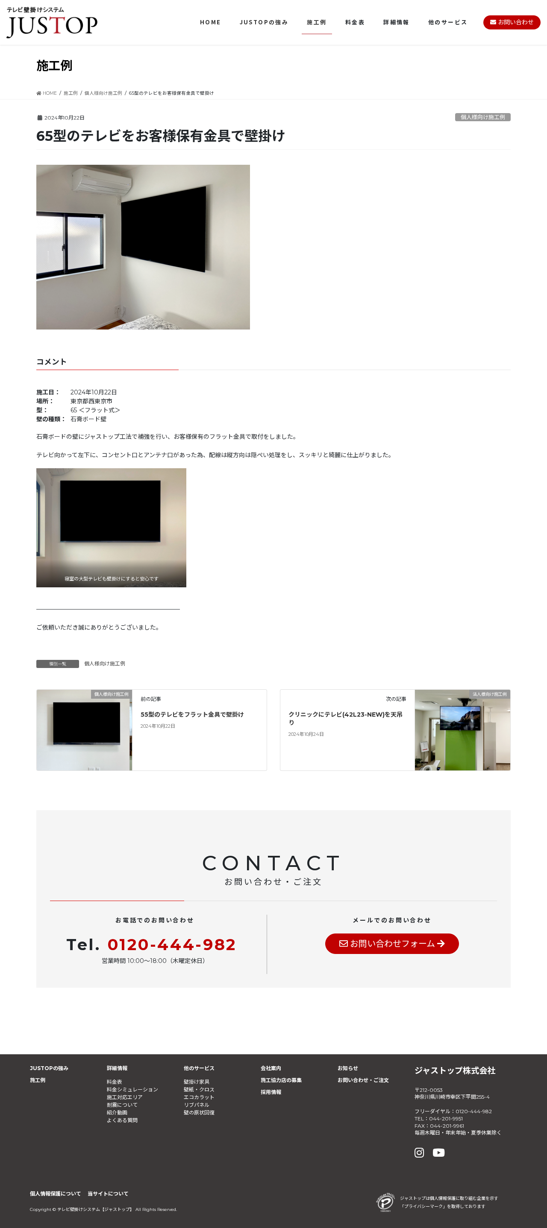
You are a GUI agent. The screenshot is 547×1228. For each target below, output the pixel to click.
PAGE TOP (525, 1183)
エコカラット (199, 1097)
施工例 (37, 1080)
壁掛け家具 (196, 1082)
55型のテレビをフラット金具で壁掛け (192, 714)
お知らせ (348, 1068)
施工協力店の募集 (281, 1080)
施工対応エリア (125, 1097)
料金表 (114, 1082)
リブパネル (196, 1105)
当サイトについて (108, 1193)
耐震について (122, 1105)
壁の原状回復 (199, 1112)
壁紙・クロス (199, 1089)
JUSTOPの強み (49, 1068)
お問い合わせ (515, 22)
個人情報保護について (55, 1193)
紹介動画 (117, 1112)
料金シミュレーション (132, 1089)
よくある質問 (122, 1120)
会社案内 (271, 1068)
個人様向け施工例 (483, 117)
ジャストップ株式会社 (455, 1070)
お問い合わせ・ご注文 (363, 1080)
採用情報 (271, 1092)
